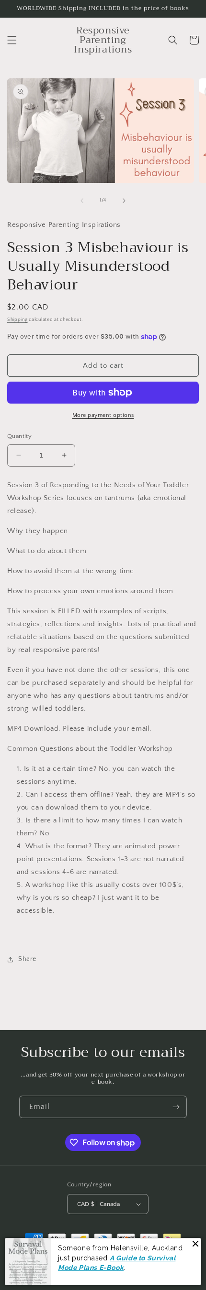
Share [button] (27, 959)
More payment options (103, 415)
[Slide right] (124, 200)
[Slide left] (81, 200)
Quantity (19, 436)
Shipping (17, 319)
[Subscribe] (175, 1107)
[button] (12, 40)
